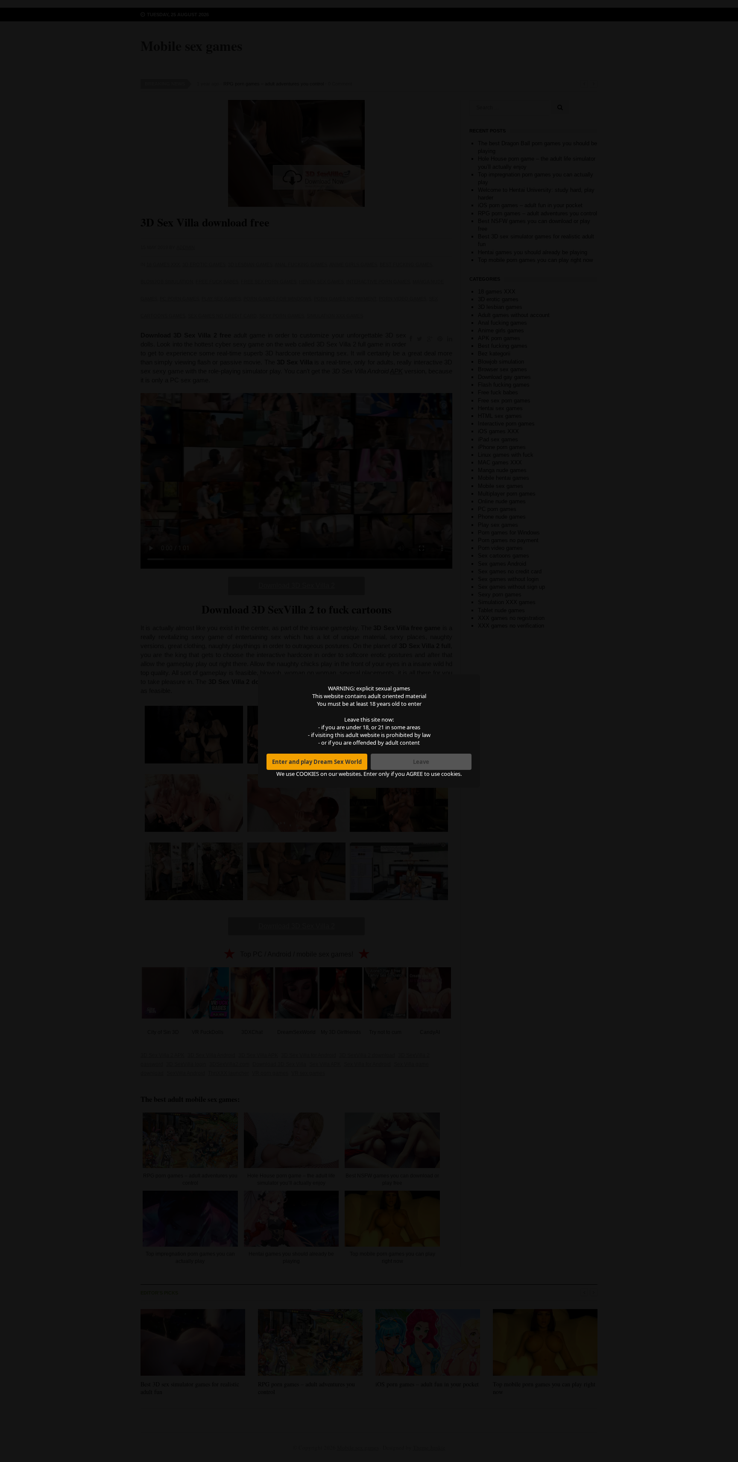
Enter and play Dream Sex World (317, 762)
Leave (421, 762)
